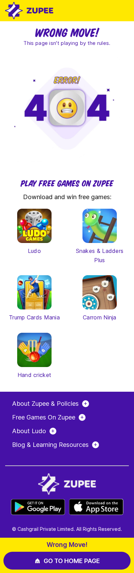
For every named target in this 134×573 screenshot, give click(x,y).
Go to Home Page (72, 560)
